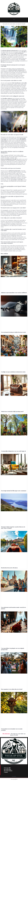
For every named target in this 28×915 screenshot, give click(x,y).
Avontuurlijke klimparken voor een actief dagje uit (13, 451)
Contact (6, 772)
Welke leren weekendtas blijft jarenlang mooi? (12, 411)
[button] (14, 19)
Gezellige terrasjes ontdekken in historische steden (13, 372)
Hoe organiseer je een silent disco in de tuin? (12, 689)
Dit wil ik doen (6, 733)
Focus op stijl (7, 767)
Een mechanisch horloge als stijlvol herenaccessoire (13, 332)
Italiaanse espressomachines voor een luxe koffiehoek (14, 292)
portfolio (14, 776)
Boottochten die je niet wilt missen (9, 567)
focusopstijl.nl (14, 779)
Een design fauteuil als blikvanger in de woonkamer (13, 490)
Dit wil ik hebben (8, 770)
